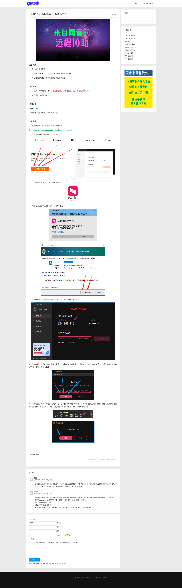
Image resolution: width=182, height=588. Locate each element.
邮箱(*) (58, 527)
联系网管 (127, 41)
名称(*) (58, 523)
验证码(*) (59, 535)
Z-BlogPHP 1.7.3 (88, 577)
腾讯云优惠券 (128, 59)
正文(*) (31, 539)
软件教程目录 (128, 53)
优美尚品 (104, 577)
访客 (35, 478)
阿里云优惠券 (128, 56)
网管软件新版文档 (130, 47)
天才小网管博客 (129, 35)
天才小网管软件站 (130, 38)
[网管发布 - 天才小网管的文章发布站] (32, 3)
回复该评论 (49, 480)
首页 (135, 3)
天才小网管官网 (129, 44)
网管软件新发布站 (130, 50)
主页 (57, 531)
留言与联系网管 (148, 3)
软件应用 (36, 455)
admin (36, 492)
